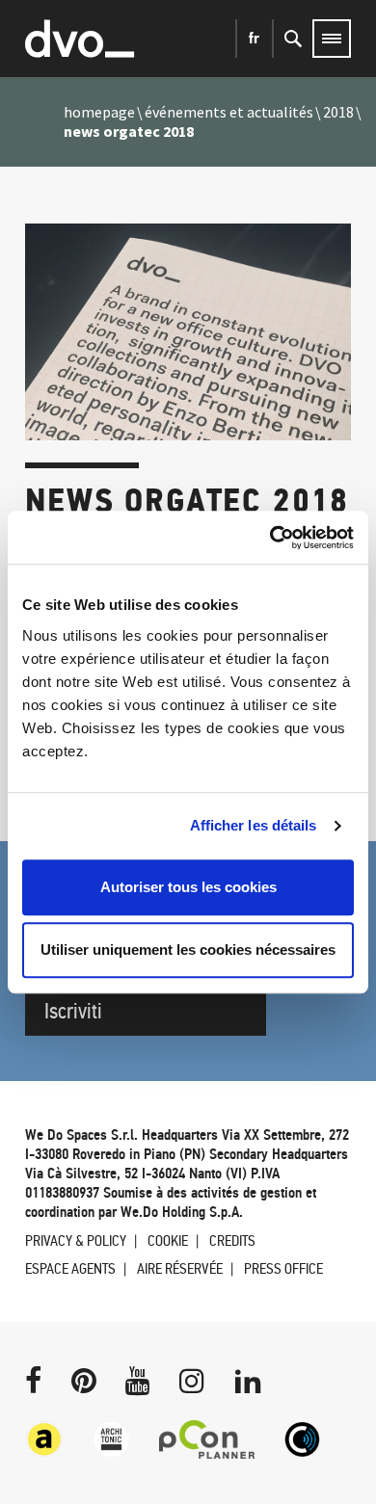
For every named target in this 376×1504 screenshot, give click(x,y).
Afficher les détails (253, 825)
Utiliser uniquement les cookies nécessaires (188, 949)
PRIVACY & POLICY (75, 1240)
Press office (283, 1268)
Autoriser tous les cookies (188, 887)
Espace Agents (70, 1268)
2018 (338, 111)
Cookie (168, 1240)
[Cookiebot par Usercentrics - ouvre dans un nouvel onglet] (270, 537)
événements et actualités (229, 111)
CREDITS (232, 1240)
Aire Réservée (180, 1268)
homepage (99, 111)
